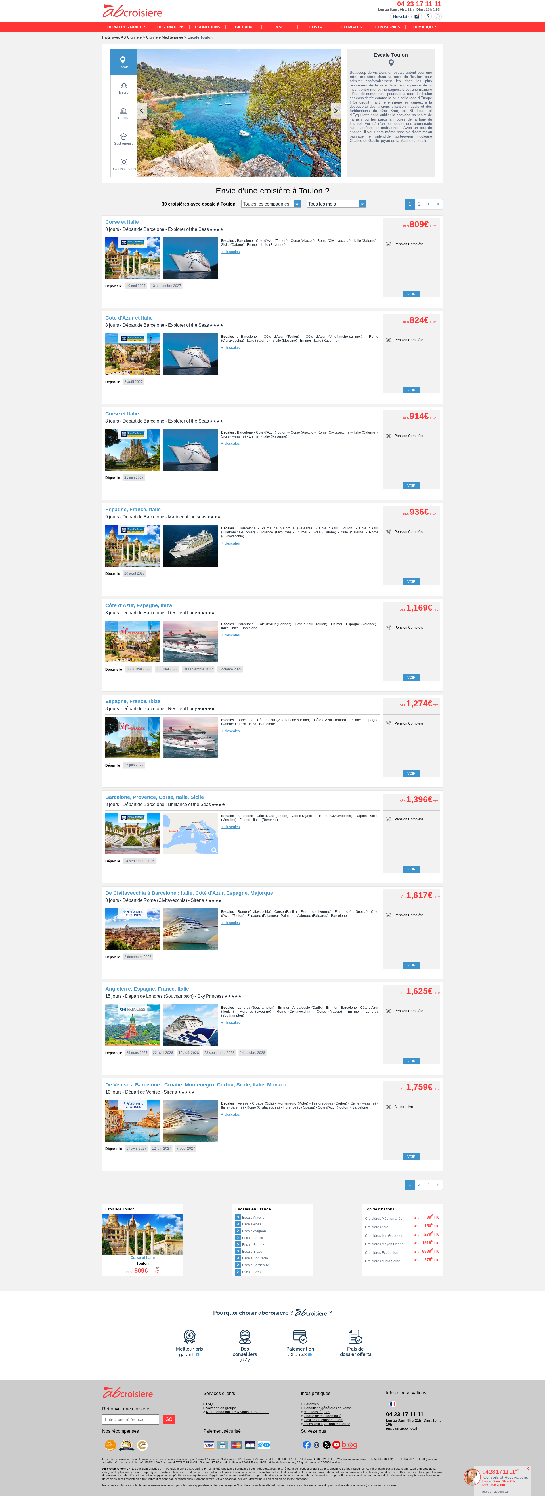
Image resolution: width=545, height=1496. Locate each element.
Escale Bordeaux (255, 1265)
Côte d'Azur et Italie (129, 318)
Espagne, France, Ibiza (132, 701)
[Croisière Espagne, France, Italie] (132, 565)
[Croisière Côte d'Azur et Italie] (132, 373)
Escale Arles (251, 1224)
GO (168, 1419)
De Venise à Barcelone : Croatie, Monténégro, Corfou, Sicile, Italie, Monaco (195, 1085)
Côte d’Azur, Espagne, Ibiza (138, 605)
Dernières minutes (127, 27)
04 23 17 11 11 (419, 4)
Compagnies (387, 27)
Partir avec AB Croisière (122, 37)
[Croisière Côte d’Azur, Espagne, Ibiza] (132, 661)
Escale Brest (251, 1272)
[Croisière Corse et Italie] (132, 277)
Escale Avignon (254, 1231)
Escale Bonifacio (255, 1258)
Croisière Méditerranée (164, 37)
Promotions (207, 27)
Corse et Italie (122, 222)
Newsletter (402, 16)
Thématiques (424, 27)
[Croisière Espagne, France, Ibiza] (132, 756)
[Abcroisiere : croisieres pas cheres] (132, 11)
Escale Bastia (252, 1238)
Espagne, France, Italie (133, 509)
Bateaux (243, 27)
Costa (315, 27)
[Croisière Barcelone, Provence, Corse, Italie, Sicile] (132, 852)
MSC (280, 27)
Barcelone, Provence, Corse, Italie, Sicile (154, 797)
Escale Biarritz (253, 1245)
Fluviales (351, 27)
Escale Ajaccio (253, 1217)
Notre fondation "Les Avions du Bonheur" (237, 1412)
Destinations (171, 27)
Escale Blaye (252, 1252)
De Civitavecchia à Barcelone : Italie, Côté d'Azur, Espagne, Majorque (189, 893)
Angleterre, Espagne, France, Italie (147, 989)
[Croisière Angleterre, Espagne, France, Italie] (132, 1044)
